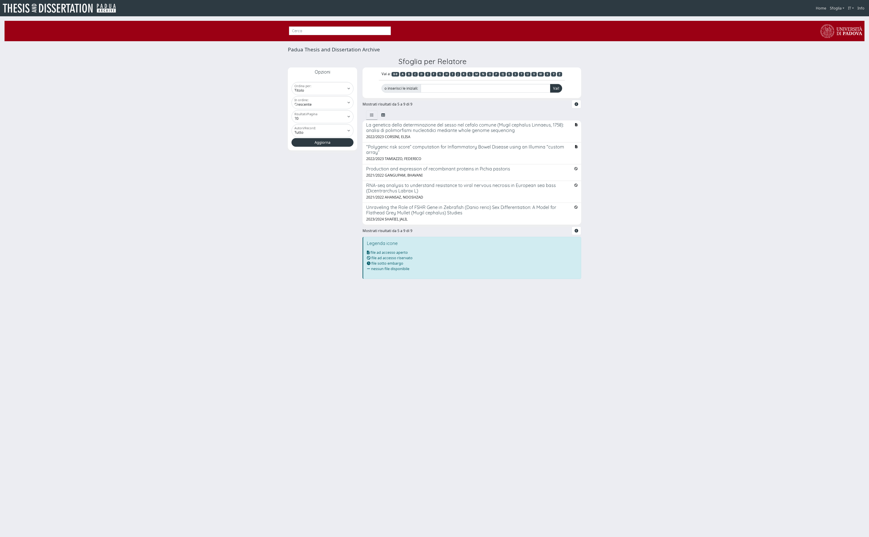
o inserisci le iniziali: (401, 88)
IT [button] (849, 8)
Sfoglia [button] (836, 8)
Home (821, 8)
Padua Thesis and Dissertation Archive (334, 49)
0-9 (395, 74)
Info (860, 8)
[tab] (371, 115)
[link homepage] (61, 8)
